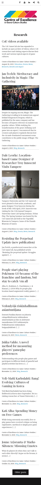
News (31, 64)
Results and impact (16, 67)
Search (38, 2)
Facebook (19, 2)
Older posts (20, 472)
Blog (15, 148)
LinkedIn (28, 2)
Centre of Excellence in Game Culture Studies (19, 62)
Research (5, 67)
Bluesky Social (33, 2)
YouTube (24, 2)
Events (25, 64)
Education (18, 64)
